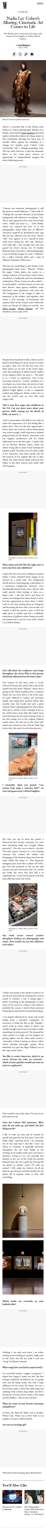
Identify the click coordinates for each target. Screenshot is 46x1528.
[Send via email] (32, 54)
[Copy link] (26, 54)
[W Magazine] (4, 5)
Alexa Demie (8, 308)
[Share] (14, 54)
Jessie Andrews (28, 133)
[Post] (20, 54)
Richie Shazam (25, 308)
